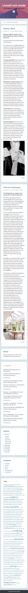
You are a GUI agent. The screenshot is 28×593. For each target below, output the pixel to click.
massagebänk (15, 551)
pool (8, 557)
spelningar (13, 566)
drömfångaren (20, 502)
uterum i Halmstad (14, 214)
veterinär (5, 580)
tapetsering (5, 571)
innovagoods (10, 531)
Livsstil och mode (14, 5)
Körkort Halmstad (13, 543)
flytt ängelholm (8, 512)
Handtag (5, 524)
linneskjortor (20, 548)
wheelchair (14, 584)
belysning (19, 490)
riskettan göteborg (6, 560)
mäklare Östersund (20, 550)
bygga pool (8, 497)
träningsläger (6, 575)
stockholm (5, 568)
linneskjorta (13, 548)
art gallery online (17, 484)
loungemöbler (13, 550)
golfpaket (22, 521)
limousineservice (6, 548)
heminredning (12, 524)
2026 (6, 434)
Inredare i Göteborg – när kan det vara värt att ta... (12, 404)
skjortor (9, 562)
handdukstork (6, 522)
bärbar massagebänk (7, 488)
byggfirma (14, 497)
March (6, 439)
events (15, 506)
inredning (17, 530)
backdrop (16, 486)
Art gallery (12, 484)
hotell (13, 526)
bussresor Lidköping (15, 495)
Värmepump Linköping (7, 578)
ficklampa (9, 510)
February (7, 441)
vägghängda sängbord (16, 577)
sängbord (18, 560)
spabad (4, 566)
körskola (17, 543)
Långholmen (5, 546)
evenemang (7, 507)
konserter (19, 539)
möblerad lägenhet (7, 553)
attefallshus (11, 486)
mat (19, 552)
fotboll (8, 519)
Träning (21, 573)
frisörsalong (17, 519)
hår (7, 524)
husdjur (16, 528)
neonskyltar (12, 555)
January (7, 443)
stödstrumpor (17, 568)
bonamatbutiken (18, 491)
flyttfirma (9, 514)
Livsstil (16, 190)
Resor (6, 468)
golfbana (14, 521)
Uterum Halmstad (11, 187)
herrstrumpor (6, 526)
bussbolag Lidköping (18, 493)
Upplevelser (8, 472)
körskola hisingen (17, 544)
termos (12, 571)
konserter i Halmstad (7, 541)
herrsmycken (18, 524)
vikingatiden (18, 582)
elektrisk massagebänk (17, 504)
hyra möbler (5, 531)
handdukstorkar (12, 522)
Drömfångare (14, 502)
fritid (7, 521)
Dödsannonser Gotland (7, 502)
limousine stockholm (20, 546)
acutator (4, 484)
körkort (20, 541)
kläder (18, 533)
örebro (15, 555)
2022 (6, 450)
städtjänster (20, 566)
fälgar (4, 509)
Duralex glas (5, 504)
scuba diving (22, 560)
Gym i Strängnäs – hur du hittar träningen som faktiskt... (13, 415)
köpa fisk (17, 541)
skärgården (5, 562)
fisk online (17, 510)
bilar (23, 489)
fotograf (10, 519)
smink (12, 562)
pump (20, 557)
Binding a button (19, 121)
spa (22, 564)
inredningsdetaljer (7, 533)
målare (4, 551)
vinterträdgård (7, 584)
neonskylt (7, 555)
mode (12, 553)
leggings (15, 546)
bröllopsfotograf (11, 493)
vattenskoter (14, 578)
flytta (12, 512)
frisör (13, 519)
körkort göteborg (6, 543)
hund (14, 528)
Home (4, 22)
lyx (16, 550)
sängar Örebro (13, 560)
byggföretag (7, 499)
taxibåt (9, 571)
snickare (15, 562)
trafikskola (10, 573)
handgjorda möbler (18, 522)
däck (23, 499)
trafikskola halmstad (15, 573)
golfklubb (18, 521)
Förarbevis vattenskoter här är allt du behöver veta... (13, 381)
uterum (9, 577)
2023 (6, 448)
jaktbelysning (13, 533)
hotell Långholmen (18, 526)
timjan (20, 571)
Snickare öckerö (20, 562)
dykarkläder (10, 504)
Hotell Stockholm (8, 528)
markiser (10, 551)
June (6, 438)
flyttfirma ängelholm (15, 514)
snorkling (5, 564)
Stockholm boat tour (10, 568)
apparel (8, 484)
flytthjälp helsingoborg (12, 516)
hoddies (10, 526)
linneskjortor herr (6, 550)
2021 (6, 452)
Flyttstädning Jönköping (7, 517)
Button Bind (9, 29)
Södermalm (17, 564)
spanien (7, 566)
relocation (11, 559)
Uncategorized (9, 470)
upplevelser (18, 575)
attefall (5, 486)
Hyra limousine (21, 528)
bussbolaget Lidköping (7, 495)
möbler (22, 552)
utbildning (5, 577)
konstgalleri (13, 541)
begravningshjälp (13, 489)
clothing (20, 499)
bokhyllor (13, 491)
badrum (22, 486)
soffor (20, 564)
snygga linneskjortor (11, 564)
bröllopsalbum (6, 493)
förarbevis (14, 517)
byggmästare (14, 499)
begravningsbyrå (6, 489)
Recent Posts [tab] (8, 365)
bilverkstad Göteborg (7, 491)
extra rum (21, 507)
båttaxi (21, 488)
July (6, 436)
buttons (20, 495)
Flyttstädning (19, 516)
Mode (16, 31)
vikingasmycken (9, 582)
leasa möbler (10, 546)
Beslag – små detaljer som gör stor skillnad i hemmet (13, 392)
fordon (17, 517)
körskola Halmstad (10, 544)
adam (20, 31)
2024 (6, 447)
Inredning (7, 463)
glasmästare (10, 521)
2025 (6, 445)
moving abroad (16, 553)
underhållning (11, 575)
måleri (7, 551)
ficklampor (13, 510)
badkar (19, 486)
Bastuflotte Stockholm (15, 488)
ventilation (19, 578)
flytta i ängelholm (17, 512)
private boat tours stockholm (14, 557)
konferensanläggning (10, 539)
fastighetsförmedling (10, 509)
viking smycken (10, 580)
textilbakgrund (16, 571)
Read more (7, 377)
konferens (9, 534)
